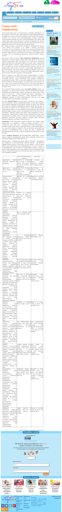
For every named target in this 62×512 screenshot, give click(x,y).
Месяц (49, 35)
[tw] (11, 504)
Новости (4, 14)
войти (44, 443)
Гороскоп (34, 12)
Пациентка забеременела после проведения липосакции (43, 490)
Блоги (18, 507)
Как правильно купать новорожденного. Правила (53, 112)
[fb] (3, 504)
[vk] (7, 504)
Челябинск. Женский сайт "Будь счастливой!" (13, 6)
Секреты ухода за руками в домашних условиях (55, 489)
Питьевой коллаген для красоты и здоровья (19, 489)
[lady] (8, 500)
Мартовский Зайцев (51, 93)
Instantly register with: (31, 435)
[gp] (14, 504)
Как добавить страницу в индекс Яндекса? (52, 68)
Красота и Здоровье (16, 21)
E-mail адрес (15, 467)
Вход (54, 2)
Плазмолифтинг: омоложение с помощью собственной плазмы (7, 490)
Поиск (39, 17)
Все (53, 35)
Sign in (46, 474)
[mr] (3, 508)
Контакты (26, 505)
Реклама (26, 503)
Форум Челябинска (27, 12)
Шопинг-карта (55, 12)
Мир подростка (18, 12)
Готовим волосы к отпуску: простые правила (31, 489)
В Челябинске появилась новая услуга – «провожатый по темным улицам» (54, 81)
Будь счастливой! (19, 504)
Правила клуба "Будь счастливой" (54, 18)
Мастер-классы (40, 12)
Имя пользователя (17, 461)
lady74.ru (35, 501)
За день (49, 33)
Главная (4, 12)
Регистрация (56, 3)
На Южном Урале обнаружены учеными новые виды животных (53, 48)
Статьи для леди (10, 12)
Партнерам (27, 507)
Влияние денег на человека (53, 130)
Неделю (55, 33)
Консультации (48, 12)
